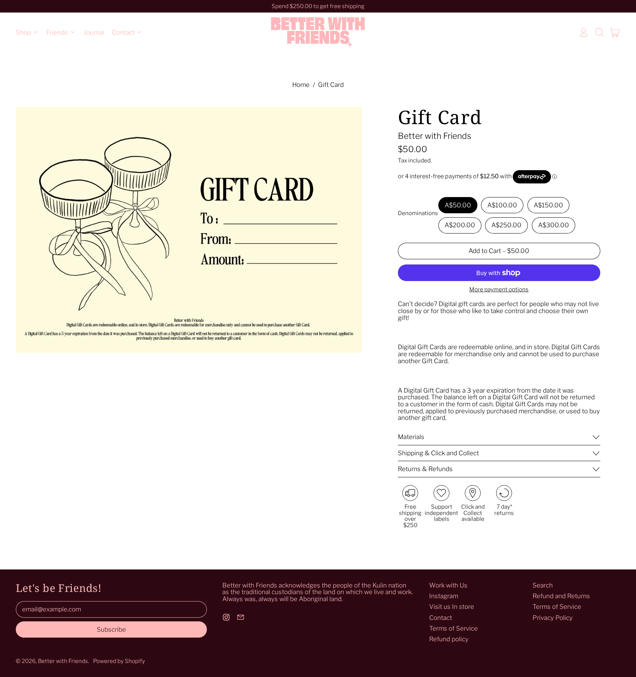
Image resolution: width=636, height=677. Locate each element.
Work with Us (448, 585)
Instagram (443, 596)
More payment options (499, 290)
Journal (94, 32)
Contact (440, 617)
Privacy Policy (553, 617)
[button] (599, 32)
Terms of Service (453, 628)
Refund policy (449, 639)
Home (301, 84)
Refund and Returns (561, 596)
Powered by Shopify (119, 660)
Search (543, 585)
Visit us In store (451, 606)
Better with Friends (434, 136)
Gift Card (331, 84)
